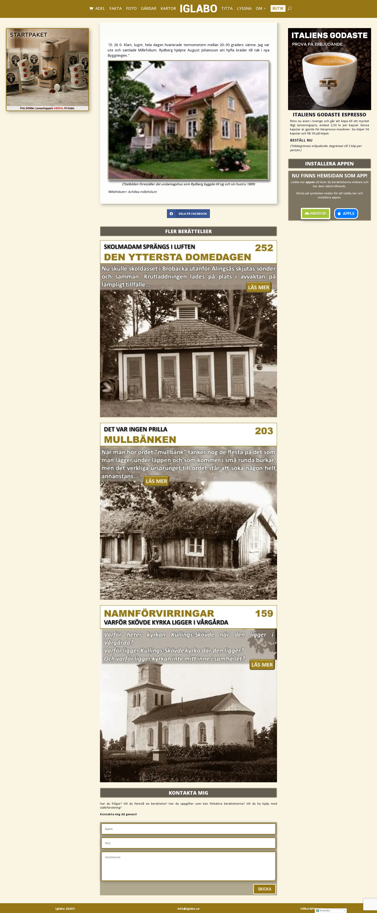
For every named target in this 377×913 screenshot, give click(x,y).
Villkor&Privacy (311, 908)
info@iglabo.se (188, 908)
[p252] (188, 416)
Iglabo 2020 (65, 908)
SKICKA (264, 889)
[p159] (188, 781)
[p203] (188, 599)
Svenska (324, 910)
